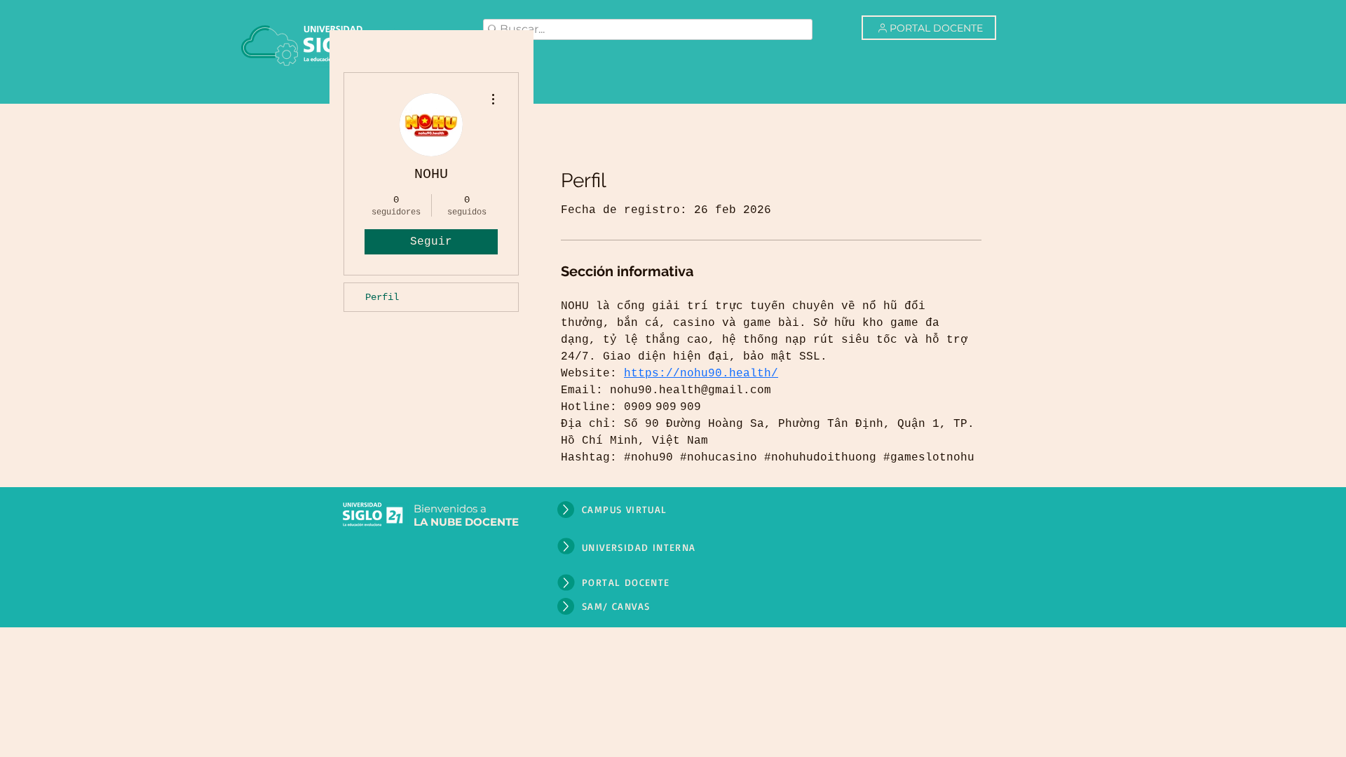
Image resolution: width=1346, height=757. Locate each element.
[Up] (565, 509)
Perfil (382, 297)
